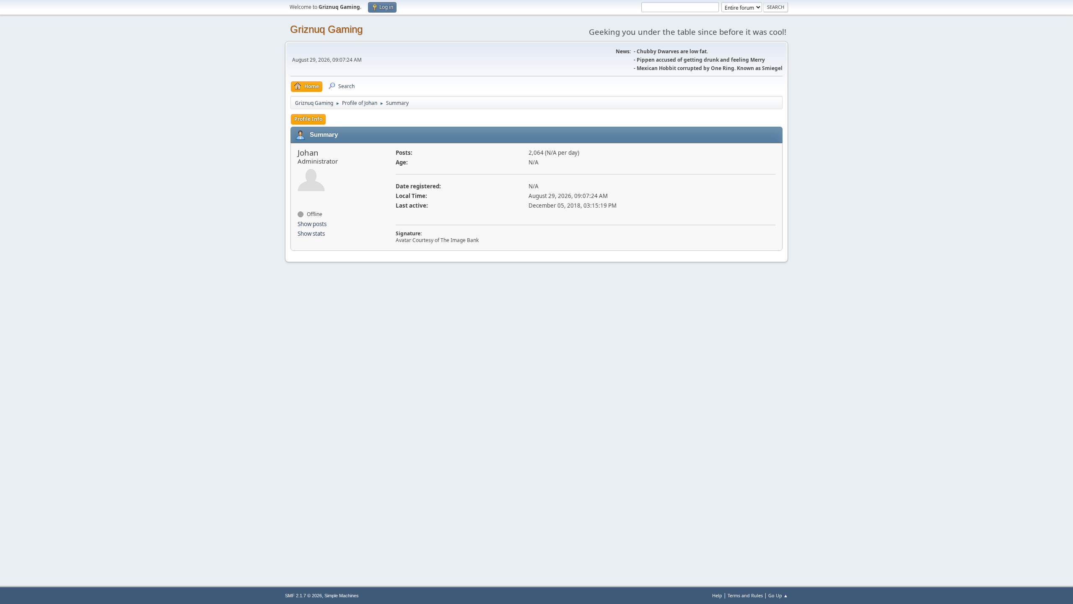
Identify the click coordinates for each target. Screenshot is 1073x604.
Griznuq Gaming (326, 29)
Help (717, 595)
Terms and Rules (745, 595)
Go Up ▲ (778, 595)
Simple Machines (341, 595)
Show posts (312, 224)
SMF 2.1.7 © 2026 (303, 595)
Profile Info (308, 118)
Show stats (311, 233)
